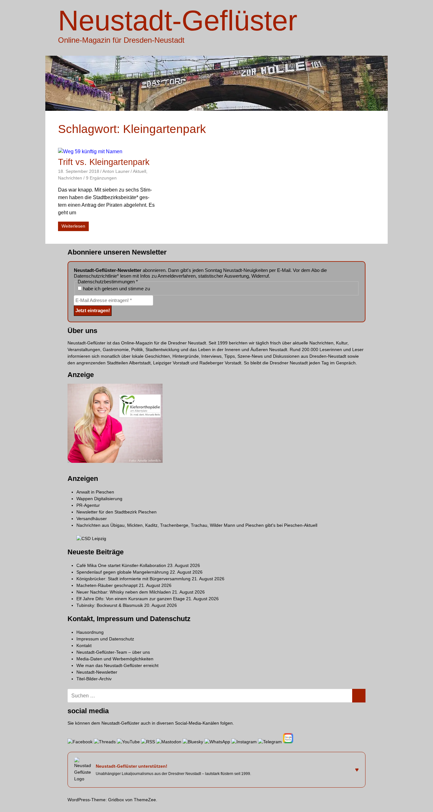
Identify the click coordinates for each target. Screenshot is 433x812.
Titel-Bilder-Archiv (94, 678)
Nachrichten (70, 177)
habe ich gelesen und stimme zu (116, 288)
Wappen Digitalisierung (99, 498)
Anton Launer (116, 171)
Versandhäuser (91, 518)
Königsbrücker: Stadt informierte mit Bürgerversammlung (133, 578)
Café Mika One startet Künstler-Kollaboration (121, 565)
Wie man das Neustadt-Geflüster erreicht (117, 665)
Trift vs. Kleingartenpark (104, 162)
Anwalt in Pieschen (95, 491)
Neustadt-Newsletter (96, 672)
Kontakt (84, 645)
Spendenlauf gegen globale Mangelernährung (122, 572)
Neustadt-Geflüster (177, 20)
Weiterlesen (73, 226)
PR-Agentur (88, 505)
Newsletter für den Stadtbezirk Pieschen (116, 511)
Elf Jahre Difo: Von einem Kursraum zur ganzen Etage (130, 598)
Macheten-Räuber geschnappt (107, 585)
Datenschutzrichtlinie (95, 276)
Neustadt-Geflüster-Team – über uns (113, 652)
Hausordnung (90, 632)
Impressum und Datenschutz (105, 638)
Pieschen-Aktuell (300, 525)
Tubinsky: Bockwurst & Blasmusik (109, 605)
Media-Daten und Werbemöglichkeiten (114, 658)
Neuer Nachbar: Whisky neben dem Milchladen (123, 592)
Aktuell (139, 171)
